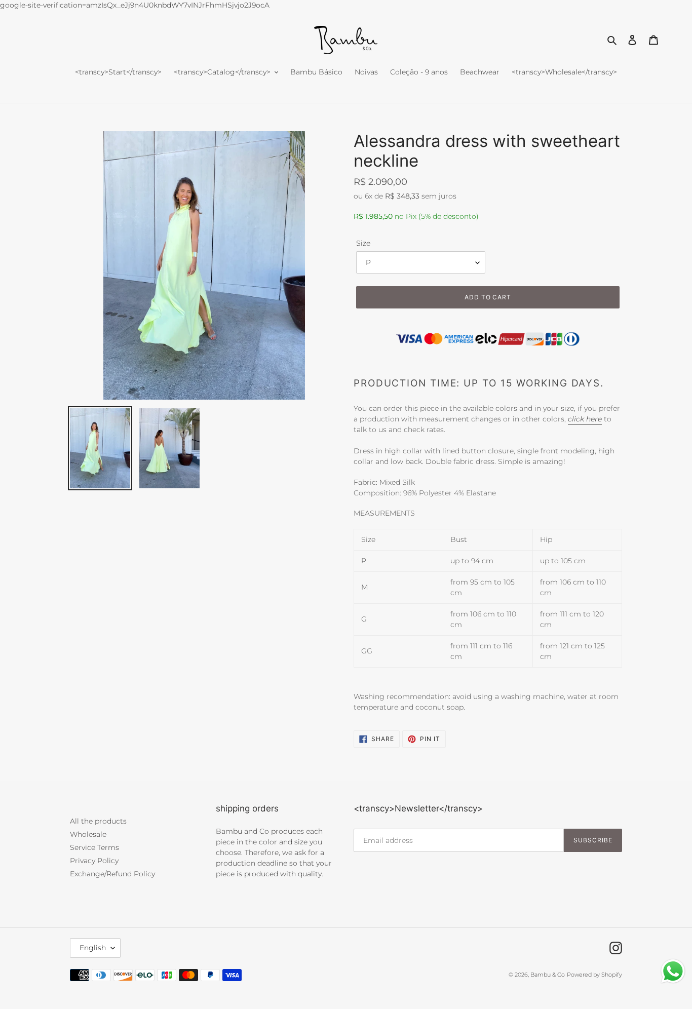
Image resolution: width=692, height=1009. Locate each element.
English (93, 947)
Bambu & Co (547, 974)
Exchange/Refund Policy (112, 873)
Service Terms (94, 847)
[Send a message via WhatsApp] (673, 971)
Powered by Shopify (594, 974)
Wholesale (88, 834)
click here (585, 418)
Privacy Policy (94, 860)
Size (363, 243)
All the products (98, 821)
